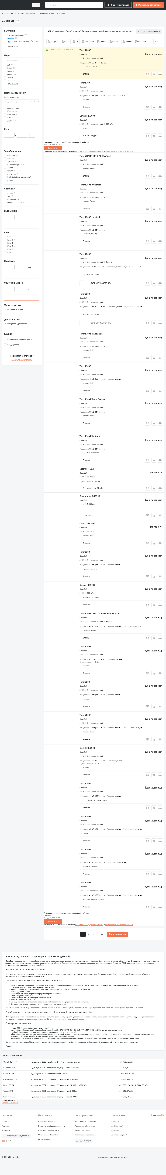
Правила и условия (46, 1122)
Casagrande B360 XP (90, 496)
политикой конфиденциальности (89, 151)
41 (102, 934)
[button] (153, 74)
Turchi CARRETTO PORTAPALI (94, 156)
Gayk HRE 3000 (87, 116)
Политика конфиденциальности (51, 1126)
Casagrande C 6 (10, 1079)
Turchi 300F (85, 83)
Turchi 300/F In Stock (89, 436)
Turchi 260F (85, 50)
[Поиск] (48, 4)
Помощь (5, 1126)
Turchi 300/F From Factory (92, 399)
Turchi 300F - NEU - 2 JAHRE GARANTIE (99, 614)
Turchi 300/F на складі (90, 334)
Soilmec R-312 (86, 469)
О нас (4, 1122)
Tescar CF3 (8, 1091)
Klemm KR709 (9, 1097)
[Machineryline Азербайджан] (15, 5)
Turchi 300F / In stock (89, 217)
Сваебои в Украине (10, 1103)
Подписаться (52, 148)
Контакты (6, 1130)
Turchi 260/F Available (90, 185)
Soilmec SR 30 (9, 1068)
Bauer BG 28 (8, 1074)
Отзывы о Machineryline (48, 1135)
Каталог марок (44, 1139)
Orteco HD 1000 (87, 523)
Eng (3, 1141)
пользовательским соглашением (119, 151)
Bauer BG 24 (8, 1085)
